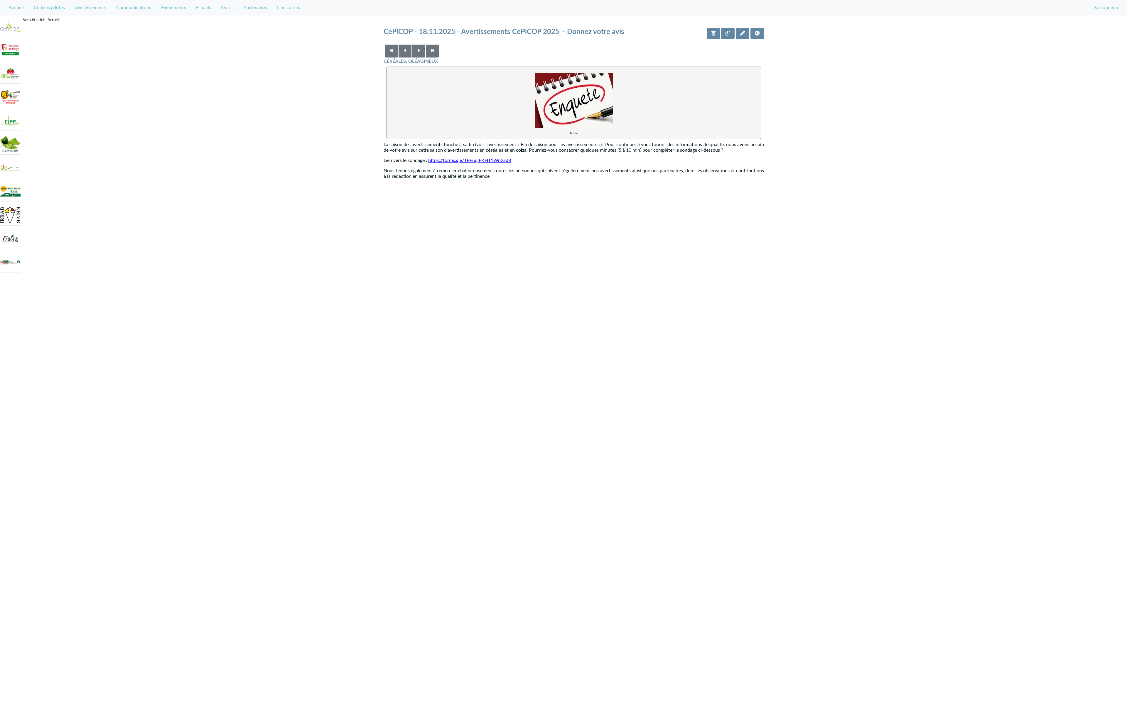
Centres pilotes (49, 7)
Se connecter (1107, 7)
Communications (133, 7)
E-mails (203, 7)
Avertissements (90, 7)
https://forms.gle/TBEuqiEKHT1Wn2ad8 (469, 160)
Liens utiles (288, 7)
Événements (173, 7)
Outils (227, 7)
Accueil (16, 7)
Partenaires (255, 7)
